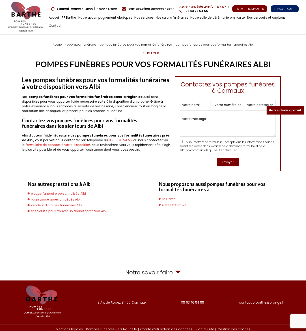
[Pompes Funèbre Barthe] (26, 17)
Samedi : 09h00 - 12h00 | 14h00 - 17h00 (87, 9)
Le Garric (169, 199)
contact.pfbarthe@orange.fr (151, 9)
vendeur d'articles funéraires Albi (56, 205)
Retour (153, 53)
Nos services (143, 17)
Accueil (54, 17)
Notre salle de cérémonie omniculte (217, 17)
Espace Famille (284, 9)
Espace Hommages (249, 9)
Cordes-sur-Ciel (174, 205)
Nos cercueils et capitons (266, 17)
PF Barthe (69, 17)
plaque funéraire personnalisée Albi (58, 193)
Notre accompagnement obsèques (105, 17)
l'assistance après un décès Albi (55, 199)
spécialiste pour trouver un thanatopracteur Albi (68, 211)
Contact (55, 26)
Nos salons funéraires (172, 17)
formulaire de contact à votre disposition (58, 145)
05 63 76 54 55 (202, 8)
